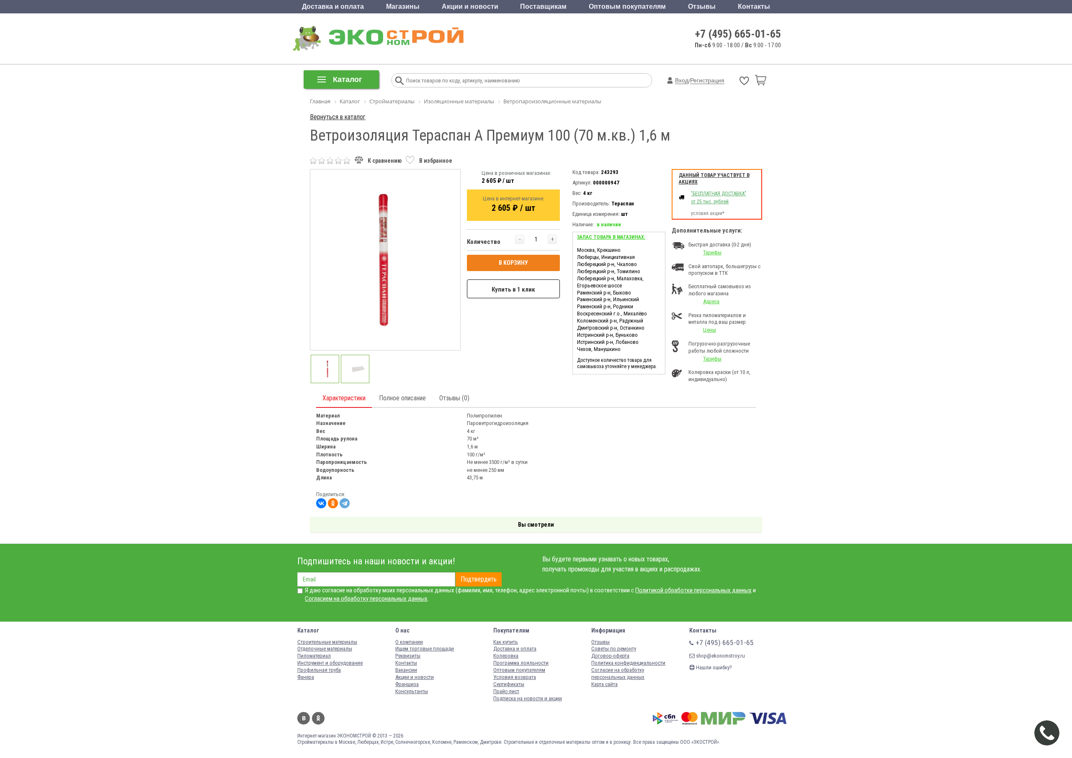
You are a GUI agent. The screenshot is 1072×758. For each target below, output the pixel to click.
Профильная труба (319, 670)
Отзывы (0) (454, 398)
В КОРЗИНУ (513, 262)
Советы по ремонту (613, 648)
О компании (409, 642)
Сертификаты (508, 684)
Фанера (305, 677)
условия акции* (707, 213)
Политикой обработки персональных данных (693, 590)
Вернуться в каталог (338, 117)
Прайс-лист (506, 691)
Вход (681, 80)
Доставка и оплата (333, 6)
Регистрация (707, 80)
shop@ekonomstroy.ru (720, 656)
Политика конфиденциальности (628, 663)
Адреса (711, 301)
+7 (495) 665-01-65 (738, 34)
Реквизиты (407, 656)
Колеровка (505, 656)
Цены (709, 330)
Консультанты (411, 691)
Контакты (754, 6)
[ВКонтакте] (321, 503)
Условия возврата (514, 677)
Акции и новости (470, 6)
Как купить (505, 642)
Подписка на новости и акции (527, 698)
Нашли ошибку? (713, 667)
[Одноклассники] (333, 503)
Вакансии (406, 670)
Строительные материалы (327, 642)
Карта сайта (604, 684)
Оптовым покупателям (627, 6)
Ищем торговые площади (424, 648)
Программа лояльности (521, 663)
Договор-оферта (610, 656)
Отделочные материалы (324, 648)
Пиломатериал (314, 656)
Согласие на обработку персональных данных (617, 673)
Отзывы (702, 6)
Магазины (403, 6)
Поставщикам (543, 6)
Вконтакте (303, 718)
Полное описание (402, 398)
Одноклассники (318, 718)
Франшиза (407, 684)
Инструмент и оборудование (330, 663)
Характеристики (344, 398)
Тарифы (712, 252)
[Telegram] (345, 503)
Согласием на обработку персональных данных (366, 598)
